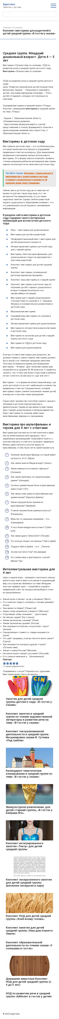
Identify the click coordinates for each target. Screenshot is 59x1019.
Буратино (9, 4)
